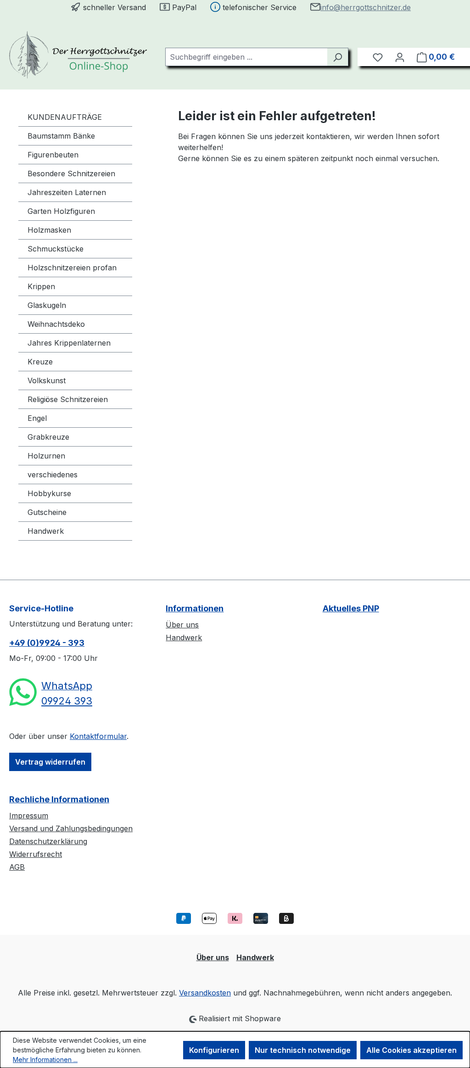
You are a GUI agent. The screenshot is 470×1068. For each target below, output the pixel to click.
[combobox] (246, 57)
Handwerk (46, 531)
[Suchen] (337, 57)
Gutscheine (47, 512)
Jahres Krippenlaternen (69, 342)
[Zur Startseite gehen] (78, 54)
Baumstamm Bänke (61, 135)
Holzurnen (46, 455)
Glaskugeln (47, 305)
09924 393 (66, 701)
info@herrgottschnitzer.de (365, 7)
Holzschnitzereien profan (72, 267)
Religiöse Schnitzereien (68, 399)
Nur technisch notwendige (303, 1050)
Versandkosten (205, 992)
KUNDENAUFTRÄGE (65, 117)
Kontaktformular (98, 736)
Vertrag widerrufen (50, 761)
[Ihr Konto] (400, 57)
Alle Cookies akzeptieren (411, 1050)
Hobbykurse (49, 493)
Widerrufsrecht (35, 854)
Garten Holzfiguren (61, 211)
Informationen (195, 608)
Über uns (182, 624)
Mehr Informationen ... (45, 1059)
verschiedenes (53, 474)
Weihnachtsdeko (56, 324)
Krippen (41, 286)
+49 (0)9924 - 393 (46, 643)
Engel (37, 418)
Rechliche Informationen (59, 799)
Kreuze (40, 361)
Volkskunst (47, 380)
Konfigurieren (214, 1050)
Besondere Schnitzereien (71, 173)
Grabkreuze (48, 437)
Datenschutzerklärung (48, 841)
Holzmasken (49, 230)
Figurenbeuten (53, 154)
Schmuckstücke (56, 248)
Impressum (28, 815)
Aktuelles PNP (351, 608)
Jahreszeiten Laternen (67, 192)
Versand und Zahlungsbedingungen (71, 828)
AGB (17, 867)
